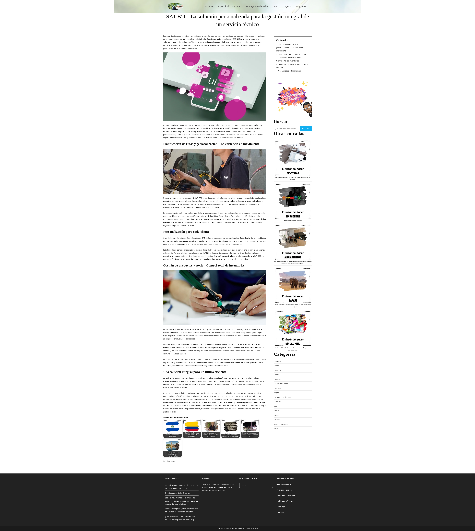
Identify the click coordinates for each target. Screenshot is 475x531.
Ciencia (276, 366)
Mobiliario (277, 402)
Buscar (305, 129)
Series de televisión (281, 424)
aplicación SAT (230, 39)
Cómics (276, 375)
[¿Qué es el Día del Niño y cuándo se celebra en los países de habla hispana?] (292, 328)
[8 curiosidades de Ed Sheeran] (292, 200)
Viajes (276, 429)
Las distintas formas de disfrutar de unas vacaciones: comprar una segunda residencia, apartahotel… (181, 501)
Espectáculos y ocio (281, 384)
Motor (276, 406)
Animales (277, 361)
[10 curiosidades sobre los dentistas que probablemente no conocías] (292, 157)
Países (276, 415)
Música (276, 411)
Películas (277, 420)
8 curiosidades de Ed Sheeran (293, 220)
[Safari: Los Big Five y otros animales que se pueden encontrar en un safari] (292, 284)
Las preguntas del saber (282, 397)
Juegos (276, 393)
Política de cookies (284, 490)
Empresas (171, 461)
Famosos (277, 388)
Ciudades (277, 370)
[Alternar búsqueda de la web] (311, 6)
